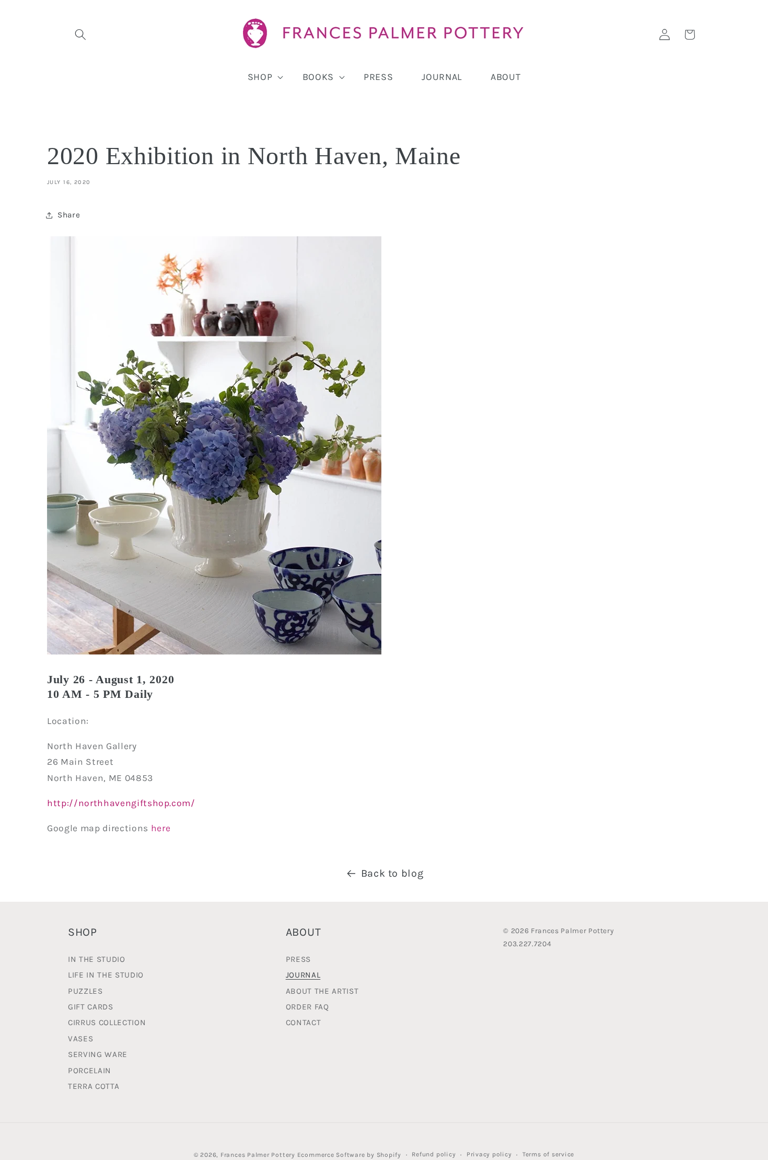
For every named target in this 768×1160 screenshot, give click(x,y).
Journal (303, 975)
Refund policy (434, 1153)
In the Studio (96, 959)
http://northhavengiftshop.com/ (121, 803)
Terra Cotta (93, 1085)
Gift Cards (90, 1006)
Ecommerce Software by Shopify (349, 1154)
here (161, 828)
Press (298, 959)
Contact (303, 1022)
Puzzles (85, 990)
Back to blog (392, 873)
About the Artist (322, 990)
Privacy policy (489, 1153)
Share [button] (68, 215)
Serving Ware (97, 1054)
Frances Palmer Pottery (257, 1154)
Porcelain (89, 1070)
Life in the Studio (106, 975)
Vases (80, 1038)
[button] (80, 34)
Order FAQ (307, 1006)
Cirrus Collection (107, 1022)
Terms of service (548, 1153)
